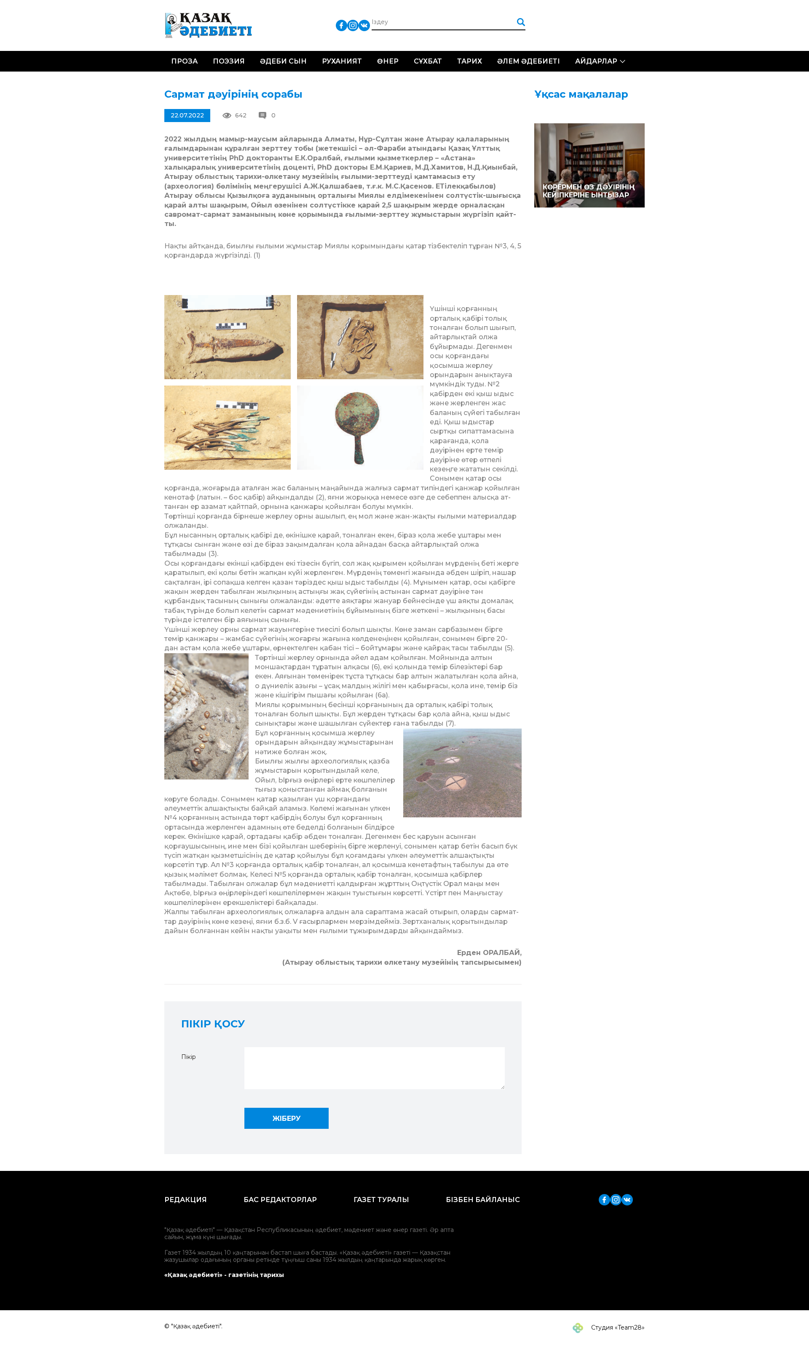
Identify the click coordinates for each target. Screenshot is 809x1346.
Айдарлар (596, 61)
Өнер (388, 61)
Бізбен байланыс (483, 1200)
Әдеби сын (283, 61)
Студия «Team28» (617, 1327)
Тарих (469, 61)
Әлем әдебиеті (528, 61)
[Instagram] (353, 25)
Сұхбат (428, 61)
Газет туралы (381, 1200)
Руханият (342, 61)
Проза (184, 61)
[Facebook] (341, 25)
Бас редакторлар (280, 1200)
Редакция (185, 1200)
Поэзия (229, 61)
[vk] (364, 25)
